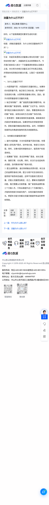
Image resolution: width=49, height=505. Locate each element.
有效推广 (28, 213)
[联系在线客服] (43, 491)
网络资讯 (15, 11)
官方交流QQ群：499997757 (23, 276)
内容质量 (21, 213)
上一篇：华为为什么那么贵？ (16, 223)
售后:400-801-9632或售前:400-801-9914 (28, 270)
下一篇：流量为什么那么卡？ (16, 228)
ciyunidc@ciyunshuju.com (23, 273)
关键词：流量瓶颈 (12, 212)
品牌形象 (42, 213)
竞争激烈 (35, 213)
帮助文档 (5, 11)
